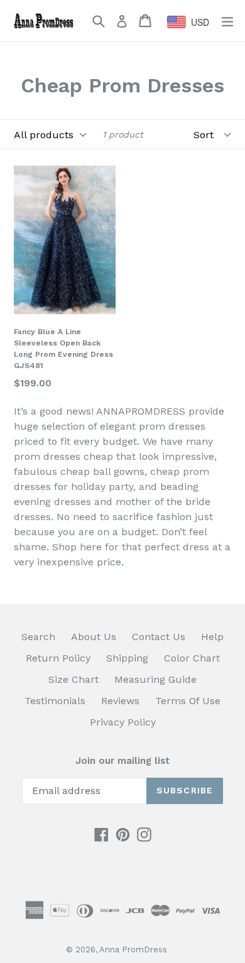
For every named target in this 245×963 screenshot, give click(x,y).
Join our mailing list (122, 760)
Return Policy (58, 658)
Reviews (120, 701)
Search (38, 637)
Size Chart (73, 679)
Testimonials (54, 701)
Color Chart (192, 658)
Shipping (127, 658)
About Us (93, 637)
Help (212, 637)
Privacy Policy (123, 722)
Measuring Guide (155, 679)
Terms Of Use (187, 701)
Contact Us (158, 637)
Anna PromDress (133, 949)
